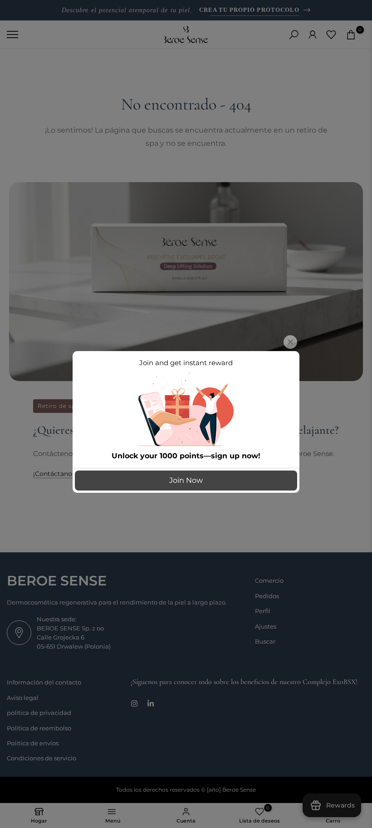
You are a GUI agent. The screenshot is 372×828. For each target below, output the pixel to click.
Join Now (186, 480)
